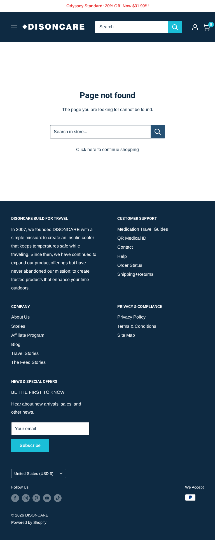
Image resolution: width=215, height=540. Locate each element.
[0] (206, 27)
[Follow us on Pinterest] (36, 498)
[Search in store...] (158, 131)
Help (122, 256)
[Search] (175, 27)
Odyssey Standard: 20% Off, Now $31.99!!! (107, 5)
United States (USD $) (33, 473)
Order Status (129, 265)
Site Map (126, 335)
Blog (15, 344)
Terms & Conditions (136, 326)
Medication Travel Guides (142, 229)
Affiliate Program (27, 335)
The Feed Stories (28, 362)
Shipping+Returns (135, 274)
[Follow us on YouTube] (47, 498)
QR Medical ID (131, 238)
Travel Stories (25, 353)
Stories (18, 326)
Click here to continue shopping (107, 149)
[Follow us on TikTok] (58, 498)
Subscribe (30, 445)
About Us (20, 317)
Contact (125, 247)
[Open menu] (14, 27)
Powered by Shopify (28, 522)
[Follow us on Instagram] (26, 498)
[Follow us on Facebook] (15, 498)
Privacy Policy (131, 317)
